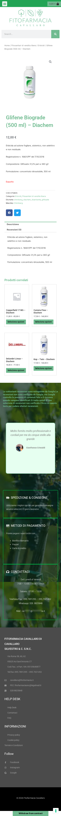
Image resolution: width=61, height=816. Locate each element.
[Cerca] (55, 34)
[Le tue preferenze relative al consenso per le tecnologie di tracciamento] (56, 811)
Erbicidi (41, 45)
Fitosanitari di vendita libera (23, 45)
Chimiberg (18, 203)
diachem (27, 200)
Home (7, 45)
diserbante (36, 200)
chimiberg (18, 200)
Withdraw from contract (30, 813)
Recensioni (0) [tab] (14, 229)
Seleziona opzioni (16, 322)
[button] (4, 3)
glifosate (45, 200)
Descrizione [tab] (13, 224)
